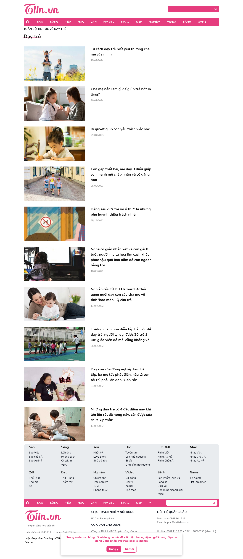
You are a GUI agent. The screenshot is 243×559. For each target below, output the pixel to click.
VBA (64, 464)
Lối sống (66, 452)
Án (31, 486)
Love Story (99, 456)
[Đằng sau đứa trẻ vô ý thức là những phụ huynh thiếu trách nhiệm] (54, 224)
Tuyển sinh (131, 452)
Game (202, 22)
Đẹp (139, 22)
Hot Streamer (198, 482)
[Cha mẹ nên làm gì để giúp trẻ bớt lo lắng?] (54, 103)
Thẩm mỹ (67, 482)
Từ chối (129, 549)
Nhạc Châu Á (198, 456)
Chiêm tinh (99, 478)
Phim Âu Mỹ (165, 456)
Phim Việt (163, 452)
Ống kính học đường (137, 464)
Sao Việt (34, 452)
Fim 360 (108, 22)
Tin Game (195, 478)
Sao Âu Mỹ (35, 460)
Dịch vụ (162, 486)
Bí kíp (128, 460)
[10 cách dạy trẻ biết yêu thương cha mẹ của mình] (54, 63)
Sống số (162, 482)
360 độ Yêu (100, 460)
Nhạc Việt (195, 452)
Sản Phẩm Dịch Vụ (169, 478)
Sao (40, 22)
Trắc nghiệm (100, 482)
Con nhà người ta (135, 456)
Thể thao (130, 490)
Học (81, 22)
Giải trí (129, 482)
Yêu (68, 22)
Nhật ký (98, 452)
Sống (54, 22)
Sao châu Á (36, 456)
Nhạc (125, 22)
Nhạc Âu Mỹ (197, 460)
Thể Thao (34, 478)
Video (171, 22)
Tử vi (96, 486)
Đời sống (130, 478)
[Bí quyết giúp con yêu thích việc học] (54, 143)
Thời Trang (67, 478)
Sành (187, 22)
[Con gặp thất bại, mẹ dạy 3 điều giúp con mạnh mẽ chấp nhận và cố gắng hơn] (54, 184)
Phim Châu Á (165, 460)
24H (94, 22)
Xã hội (129, 486)
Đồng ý (113, 549)
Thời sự (33, 482)
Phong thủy (100, 490)
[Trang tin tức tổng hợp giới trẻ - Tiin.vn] (41, 9)
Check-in (66, 460)
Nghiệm (154, 22)
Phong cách (68, 456)
